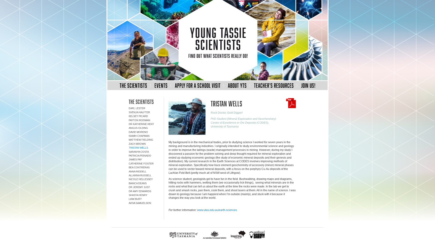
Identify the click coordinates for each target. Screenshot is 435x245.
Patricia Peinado (140, 155)
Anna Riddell (137, 171)
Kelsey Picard (138, 116)
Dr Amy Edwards (140, 191)
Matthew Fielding (141, 139)
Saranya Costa (139, 151)
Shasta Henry (138, 195)
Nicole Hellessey (141, 179)
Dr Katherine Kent (141, 124)
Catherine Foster (141, 163)
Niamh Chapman (139, 136)
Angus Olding (138, 128)
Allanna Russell (140, 175)
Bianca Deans (138, 183)
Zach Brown (137, 143)
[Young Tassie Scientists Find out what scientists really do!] (217, 40)
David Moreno (138, 132)
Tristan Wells (138, 147)
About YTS (237, 85)
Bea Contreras (139, 167)
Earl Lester (137, 108)
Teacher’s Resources (274, 85)
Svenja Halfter (139, 112)
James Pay (135, 159)
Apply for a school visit (198, 85)
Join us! (308, 85)
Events (161, 85)
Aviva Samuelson (140, 203)
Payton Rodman (139, 120)
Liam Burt (135, 199)
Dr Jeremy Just (139, 187)
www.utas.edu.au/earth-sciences (217, 210)
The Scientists (133, 85)
